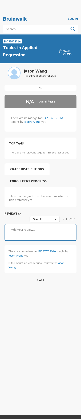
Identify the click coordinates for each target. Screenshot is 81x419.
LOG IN (73, 19)
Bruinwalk (15, 19)
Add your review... (23, 229)
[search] (36, 29)
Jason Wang (32, 121)
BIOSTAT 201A (52, 118)
